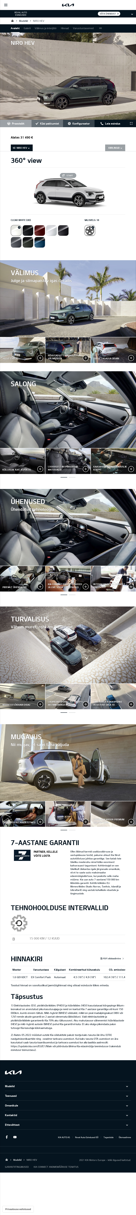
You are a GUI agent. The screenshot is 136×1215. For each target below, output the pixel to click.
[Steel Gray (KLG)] (16, 242)
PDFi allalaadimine (112, 958)
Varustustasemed (83, 28)
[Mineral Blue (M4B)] (39, 242)
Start (70, 175)
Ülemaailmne (125, 1137)
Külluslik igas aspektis (64, 477)
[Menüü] (5, 5)
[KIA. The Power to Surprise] (13, 1072)
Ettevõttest (12, 1124)
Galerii (27, 28)
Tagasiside (108, 1137)
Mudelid (23, 20)
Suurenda (22, 350)
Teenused (11, 1095)
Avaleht (15, 28)
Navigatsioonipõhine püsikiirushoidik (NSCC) (72, 712)
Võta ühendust (108, 13)
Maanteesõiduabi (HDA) (64, 712)
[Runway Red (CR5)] (39, 230)
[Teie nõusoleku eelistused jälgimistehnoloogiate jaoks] (18, 1209)
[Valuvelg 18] (89, 230)
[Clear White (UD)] (16, 230)
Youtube (15, 1137)
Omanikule (11, 1105)
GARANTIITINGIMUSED (17, 1166)
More (100, 28)
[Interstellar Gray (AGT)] (63, 230)
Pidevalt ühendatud (64, 595)
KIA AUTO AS (64, 1137)
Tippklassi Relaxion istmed (64, 830)
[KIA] (68, 5)
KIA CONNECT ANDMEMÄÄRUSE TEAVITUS (56, 1166)
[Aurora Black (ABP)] (28, 230)
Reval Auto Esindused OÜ (12, 20)
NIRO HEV (38, 20)
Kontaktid (11, 1115)
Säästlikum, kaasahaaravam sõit (72, 830)
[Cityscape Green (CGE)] (28, 242)
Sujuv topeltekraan (72, 595)
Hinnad (65, 28)
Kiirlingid (114, 147)
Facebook (6, 1137)
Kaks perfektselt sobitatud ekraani (72, 477)
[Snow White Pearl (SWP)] (51, 230)
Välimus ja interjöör (46, 28)
